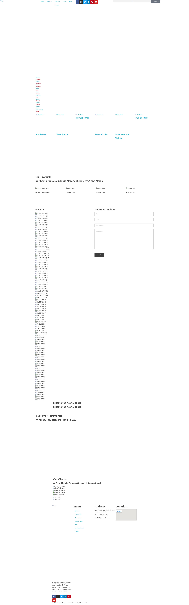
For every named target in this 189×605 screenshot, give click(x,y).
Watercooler (78, 517)
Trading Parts (141, 118)
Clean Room (62, 134)
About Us (49, 1)
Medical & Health (79, 528)
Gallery (64, 1)
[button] (132, 1)
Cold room (41, 134)
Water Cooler (101, 134)
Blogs (70, 1)
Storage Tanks (82, 118)
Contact (57, 5)
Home (42, 1)
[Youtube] (96, 2)
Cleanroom (78, 514)
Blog (76, 524)
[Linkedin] (88, 2)
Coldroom (77, 511)
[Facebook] (77, 2)
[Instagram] (81, 2)
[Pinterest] (92, 2)
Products (57, 1)
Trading (77, 531)
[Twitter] (85, 2)
